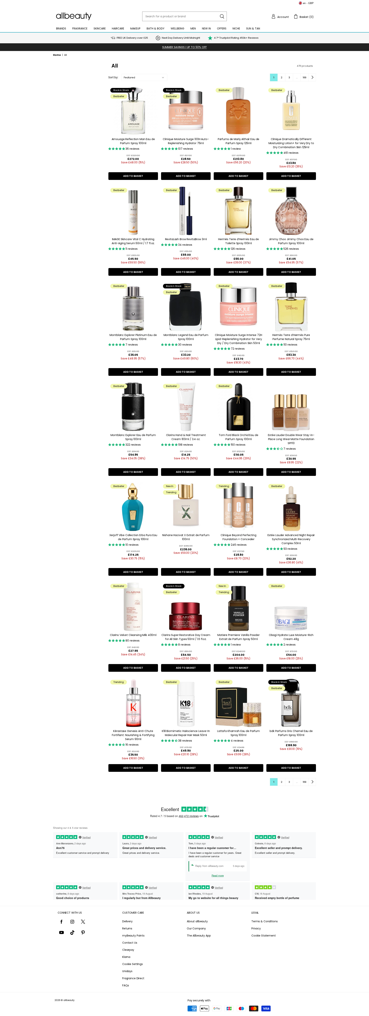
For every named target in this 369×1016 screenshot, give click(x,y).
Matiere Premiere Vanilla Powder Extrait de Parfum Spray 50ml (238, 637)
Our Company (196, 928)
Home (57, 55)
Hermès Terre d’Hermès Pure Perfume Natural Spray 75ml (291, 337)
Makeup (135, 28)
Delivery (127, 921)
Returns (127, 928)
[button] (280, 16)
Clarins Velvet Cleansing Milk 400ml (133, 635)
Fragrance (79, 28)
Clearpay (128, 950)
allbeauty (69, 1000)
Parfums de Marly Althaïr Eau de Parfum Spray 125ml (238, 141)
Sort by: (113, 77)
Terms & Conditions (264, 921)
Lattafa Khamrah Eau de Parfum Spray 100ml (238, 733)
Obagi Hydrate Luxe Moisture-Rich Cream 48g (291, 637)
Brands (61, 28)
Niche (236, 28)
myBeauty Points (133, 935)
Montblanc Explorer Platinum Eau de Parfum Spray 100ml (133, 337)
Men (193, 28)
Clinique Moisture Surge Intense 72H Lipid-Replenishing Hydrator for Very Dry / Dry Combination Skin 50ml (238, 339)
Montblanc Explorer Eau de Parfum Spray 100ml (133, 437)
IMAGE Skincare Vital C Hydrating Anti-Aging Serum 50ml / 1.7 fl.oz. (133, 241)
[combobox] (184, 16)
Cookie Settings (132, 964)
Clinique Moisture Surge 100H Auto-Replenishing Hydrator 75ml (186, 141)
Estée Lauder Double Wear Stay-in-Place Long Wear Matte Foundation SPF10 (291, 439)
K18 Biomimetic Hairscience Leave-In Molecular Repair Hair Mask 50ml (186, 733)
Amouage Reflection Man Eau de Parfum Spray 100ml (133, 141)
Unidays (127, 971)
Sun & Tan (253, 28)
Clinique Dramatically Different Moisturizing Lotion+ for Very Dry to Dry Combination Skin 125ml (291, 143)
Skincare (100, 28)
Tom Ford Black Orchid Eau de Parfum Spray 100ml (238, 437)
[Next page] (312, 77)
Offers (221, 28)
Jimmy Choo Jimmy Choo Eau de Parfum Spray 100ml (291, 241)
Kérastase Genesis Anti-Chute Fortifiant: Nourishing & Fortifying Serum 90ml (133, 735)
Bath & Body (156, 28)
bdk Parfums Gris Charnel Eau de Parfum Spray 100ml (291, 733)
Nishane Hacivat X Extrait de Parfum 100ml (185, 537)
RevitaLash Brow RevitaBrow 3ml (186, 239)
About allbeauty (197, 921)
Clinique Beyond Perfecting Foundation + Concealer (238, 537)
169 (305, 77)
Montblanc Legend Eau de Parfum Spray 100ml (186, 337)
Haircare (118, 28)
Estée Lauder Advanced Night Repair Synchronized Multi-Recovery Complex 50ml (291, 539)
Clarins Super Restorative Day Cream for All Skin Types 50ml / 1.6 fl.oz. (185, 637)
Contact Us (129, 943)
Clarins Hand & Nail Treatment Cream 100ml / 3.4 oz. (186, 437)
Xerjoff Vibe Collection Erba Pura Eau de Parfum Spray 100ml (133, 537)
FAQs (125, 985)
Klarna (126, 957)
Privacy (256, 928)
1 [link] (273, 77)
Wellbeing (177, 28)
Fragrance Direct (133, 978)
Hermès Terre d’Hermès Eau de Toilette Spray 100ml (238, 241)
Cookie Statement (263, 935)
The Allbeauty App (199, 935)
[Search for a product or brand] (222, 16)
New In (206, 28)
